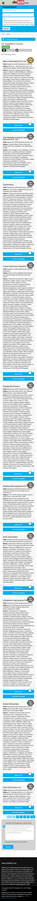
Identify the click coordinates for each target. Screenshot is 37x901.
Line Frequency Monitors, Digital (13, 424)
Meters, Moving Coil (26, 455)
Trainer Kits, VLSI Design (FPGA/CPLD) (20, 464)
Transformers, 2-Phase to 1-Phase (22, 740)
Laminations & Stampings (18, 756)
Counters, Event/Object (9, 802)
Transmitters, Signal (25, 658)
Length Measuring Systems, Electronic (17, 648)
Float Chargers (27, 424)
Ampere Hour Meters (9, 195)
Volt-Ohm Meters (8, 112)
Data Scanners (7, 204)
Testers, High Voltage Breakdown (20, 153)
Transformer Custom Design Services (19, 713)
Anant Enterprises (11, 704)
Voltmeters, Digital (8, 202)
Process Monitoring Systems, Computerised (17, 617)
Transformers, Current (9, 747)
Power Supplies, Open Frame (18, 733)
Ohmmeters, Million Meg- (18, 359)
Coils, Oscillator (27, 725)
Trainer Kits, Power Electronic (20, 293)
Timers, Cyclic (26, 649)
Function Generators (20, 313)
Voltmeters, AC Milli (20, 426)
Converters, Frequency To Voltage (23, 77)
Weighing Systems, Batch (16, 631)
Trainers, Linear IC (21, 281)
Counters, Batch (7, 219)
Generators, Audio (8, 313)
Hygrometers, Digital (20, 636)
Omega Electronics (11, 386)
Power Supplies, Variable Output (16, 331)
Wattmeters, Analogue (9, 101)
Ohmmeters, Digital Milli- (18, 566)
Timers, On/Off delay (22, 656)
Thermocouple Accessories (25, 232)
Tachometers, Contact (23, 549)
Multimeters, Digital (25, 110)
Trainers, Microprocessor (10, 461)
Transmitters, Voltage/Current (18, 684)
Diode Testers (7, 152)
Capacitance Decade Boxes (18, 286)
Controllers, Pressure (14, 667)
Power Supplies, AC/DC (24, 163)
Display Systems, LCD (27, 79)
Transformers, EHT (8, 714)
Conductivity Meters (20, 580)
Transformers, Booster (13, 745)
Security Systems (22, 502)
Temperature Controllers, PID (18, 212)
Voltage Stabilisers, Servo (10, 420)
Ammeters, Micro (25, 86)
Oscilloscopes (7, 368)
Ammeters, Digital (21, 92)
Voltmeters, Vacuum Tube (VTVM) (12, 446)
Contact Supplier (18, 130)
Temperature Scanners (15, 199)
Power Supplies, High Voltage (16, 337)
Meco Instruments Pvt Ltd (14, 61)
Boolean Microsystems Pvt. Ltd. (17, 486)
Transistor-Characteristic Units (12, 439)
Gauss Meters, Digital (23, 311)
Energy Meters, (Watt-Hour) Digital (12, 83)
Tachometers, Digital (9, 222)
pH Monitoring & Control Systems (16, 207)
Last (32, 817)
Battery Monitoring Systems (21, 85)
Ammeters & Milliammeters (23, 222)
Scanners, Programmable (10, 232)
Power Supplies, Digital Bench (18, 333)
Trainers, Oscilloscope (19, 284)
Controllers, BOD (17, 241)
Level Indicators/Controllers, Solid (12, 669)
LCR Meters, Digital (8, 562)
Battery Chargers (18, 351)
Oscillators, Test (7, 399)
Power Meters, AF (26, 362)
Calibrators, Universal (17, 74)
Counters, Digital (12, 404)
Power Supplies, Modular (17, 402)
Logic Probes (18, 415)
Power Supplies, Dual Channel (22, 419)
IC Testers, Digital (28, 315)
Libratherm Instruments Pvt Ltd (17, 600)
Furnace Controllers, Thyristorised (15, 681)
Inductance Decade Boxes (21, 317)
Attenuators (15, 459)
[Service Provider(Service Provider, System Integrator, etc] (18, 24)
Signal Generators (29, 422)
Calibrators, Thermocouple (21, 671)
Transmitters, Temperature (17, 655)
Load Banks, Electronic (18, 152)
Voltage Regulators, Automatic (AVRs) (14, 764)
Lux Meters (17, 555)
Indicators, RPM (7, 85)
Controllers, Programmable (10, 233)
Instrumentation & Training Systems (13, 319)
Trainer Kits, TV (7, 297)
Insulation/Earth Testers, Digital (20, 116)
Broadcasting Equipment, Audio (12, 288)
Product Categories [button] (11, 39)
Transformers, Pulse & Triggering (12, 720)
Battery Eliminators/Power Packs (18, 395)
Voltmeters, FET (17, 433)
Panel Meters (15, 96)
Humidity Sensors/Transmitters (16, 237)
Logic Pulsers (7, 455)
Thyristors (19, 629)
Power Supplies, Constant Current (12, 364)
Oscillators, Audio (8, 442)
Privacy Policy (12, 898)
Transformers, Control (27, 745)
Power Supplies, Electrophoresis (17, 334)
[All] (18, 19)
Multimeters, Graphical (15, 322)
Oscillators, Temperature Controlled (17, 361)
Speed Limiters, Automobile (22, 500)
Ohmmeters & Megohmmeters (16, 106)
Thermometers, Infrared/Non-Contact (18, 571)
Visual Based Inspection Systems (17, 504)
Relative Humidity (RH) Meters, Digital (20, 217)
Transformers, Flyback (9, 716)
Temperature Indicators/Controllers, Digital (21, 193)
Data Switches (15, 79)
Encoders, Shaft (24, 213)
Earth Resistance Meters (23, 81)
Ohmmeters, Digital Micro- (11, 161)
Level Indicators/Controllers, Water (16, 685)
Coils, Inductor (17, 724)
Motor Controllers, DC (27, 667)
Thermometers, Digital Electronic (16, 99)
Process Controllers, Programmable (22, 678)
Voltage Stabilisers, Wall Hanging (17, 767)
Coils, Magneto (18, 725)
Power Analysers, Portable (21, 112)
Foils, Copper (6, 756)
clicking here (20, 884)
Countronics (8, 184)
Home (3, 34)
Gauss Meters (22, 357)
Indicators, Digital (28, 83)
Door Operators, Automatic (19, 509)
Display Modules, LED (9, 81)
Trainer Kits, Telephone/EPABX (17, 462)
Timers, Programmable (9, 230)
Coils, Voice (6, 727)
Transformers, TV (13, 753)
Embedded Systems (25, 248)
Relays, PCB (17, 620)
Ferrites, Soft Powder (22, 731)
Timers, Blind (11, 210)
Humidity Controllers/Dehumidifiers (13, 215)
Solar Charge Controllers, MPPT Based (17, 510)
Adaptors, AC (22, 753)
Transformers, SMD (27, 720)
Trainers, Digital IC (16, 282)
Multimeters (6, 86)
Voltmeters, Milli (15, 86)
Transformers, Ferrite (20, 714)
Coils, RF (24, 724)
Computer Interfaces (9, 224)
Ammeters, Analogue (14, 70)
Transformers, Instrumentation (11, 749)
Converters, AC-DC (15, 727)
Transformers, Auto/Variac (10, 299)
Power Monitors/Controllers (25, 117)
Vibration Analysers (8, 551)
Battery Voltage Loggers (23, 246)
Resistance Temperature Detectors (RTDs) (15, 622)
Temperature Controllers (19, 244)
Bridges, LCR (6, 355)
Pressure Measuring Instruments (20, 665)
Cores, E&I (17, 729)
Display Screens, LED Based (11, 248)
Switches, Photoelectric (19, 204)
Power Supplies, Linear (15, 150)
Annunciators (21, 461)
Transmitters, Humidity (22, 210)
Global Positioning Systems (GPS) (21, 397)
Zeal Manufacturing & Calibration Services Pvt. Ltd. (17, 138)
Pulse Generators (17, 315)
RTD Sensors (25, 620)
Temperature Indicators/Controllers (19, 800)
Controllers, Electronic (23, 230)
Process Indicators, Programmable (19, 640)
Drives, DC (15, 627)
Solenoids (14, 738)
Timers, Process (28, 201)
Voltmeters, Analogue (9, 92)
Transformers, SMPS (21, 722)
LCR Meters (21, 290)
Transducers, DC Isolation (22, 108)
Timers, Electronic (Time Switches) (13, 201)
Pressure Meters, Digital (10, 675)
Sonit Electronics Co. (12, 787)
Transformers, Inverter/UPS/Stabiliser (16, 750)
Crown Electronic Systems (14, 266)
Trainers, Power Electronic (21, 442)
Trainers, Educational (24, 404)
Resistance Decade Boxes (16, 279)
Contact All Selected (25, 50)
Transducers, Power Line (10, 88)
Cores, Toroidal (25, 729)
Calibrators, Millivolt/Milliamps (16, 72)
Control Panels (18, 202)
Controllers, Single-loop (25, 635)
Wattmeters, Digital (8, 306)
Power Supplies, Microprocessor (16, 328)
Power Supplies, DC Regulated (18, 157)
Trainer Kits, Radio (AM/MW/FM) (22, 453)
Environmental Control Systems (16, 239)
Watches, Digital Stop (9, 651)
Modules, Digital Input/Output (25, 758)
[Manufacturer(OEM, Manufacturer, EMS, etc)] (18, 20)
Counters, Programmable (14, 242)
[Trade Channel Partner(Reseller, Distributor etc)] (18, 22)
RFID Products (17, 466)
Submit (6, 28)
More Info (18, 125)
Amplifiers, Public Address (15, 422)
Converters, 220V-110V (17, 754)
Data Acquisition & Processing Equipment (14, 197)
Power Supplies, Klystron (17, 326)
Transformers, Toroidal (22, 747)
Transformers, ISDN (8, 722)
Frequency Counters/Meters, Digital (23, 90)
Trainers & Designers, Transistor (22, 297)
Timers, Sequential (24, 233)
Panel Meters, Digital (14, 97)
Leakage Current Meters (10, 117)
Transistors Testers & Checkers (16, 301)
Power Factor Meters (22, 101)
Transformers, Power (20, 718)
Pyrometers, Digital (8, 660)
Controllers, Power (8, 77)
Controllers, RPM (25, 685)
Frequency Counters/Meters (16, 94)
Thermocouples (7, 241)
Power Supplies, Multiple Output (16, 329)
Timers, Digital (27, 199)
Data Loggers (7, 79)
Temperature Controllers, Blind (11, 615)
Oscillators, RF (7, 342)
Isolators (16, 658)
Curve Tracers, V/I (19, 400)
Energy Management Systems (22, 103)
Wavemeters (26, 450)
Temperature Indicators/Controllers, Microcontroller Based (15, 612)
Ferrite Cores (11, 731)
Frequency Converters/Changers (12, 159)
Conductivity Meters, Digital (21, 75)
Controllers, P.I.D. (12, 226)
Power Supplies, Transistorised (17, 736)
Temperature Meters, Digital (18, 616)
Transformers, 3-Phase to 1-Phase (12, 742)
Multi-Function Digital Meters (17, 498)
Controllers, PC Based (14, 633)
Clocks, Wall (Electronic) (24, 440)
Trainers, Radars (7, 466)
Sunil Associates (10, 536)
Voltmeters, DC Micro (18, 408)
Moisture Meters (12, 291)
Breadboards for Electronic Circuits (21, 353)
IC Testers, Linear (8, 317)
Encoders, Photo (22, 226)
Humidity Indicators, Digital (19, 206)
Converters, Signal (8, 636)
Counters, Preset (28, 202)
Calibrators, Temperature (10, 576)
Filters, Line (28, 754)
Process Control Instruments (20, 673)
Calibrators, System (19, 114)
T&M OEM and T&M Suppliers (11, 119)
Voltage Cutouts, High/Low (24, 762)
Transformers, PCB (8, 718)
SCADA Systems (13, 611)
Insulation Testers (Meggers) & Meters (14, 105)
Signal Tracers (29, 279)
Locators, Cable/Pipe (24, 564)
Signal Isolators (17, 644)
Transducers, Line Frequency (11, 110)
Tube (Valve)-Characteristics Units (23, 399)
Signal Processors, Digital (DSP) (16, 515)
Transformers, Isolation (23, 716)
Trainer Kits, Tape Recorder (25, 295)
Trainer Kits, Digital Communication (23, 341)
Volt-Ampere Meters (14, 302)
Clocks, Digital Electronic (23, 457)
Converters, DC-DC (27, 727)
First (9, 817)
